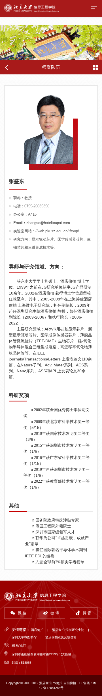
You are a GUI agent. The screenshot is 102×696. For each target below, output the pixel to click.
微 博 (54, 613)
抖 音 (87, 613)
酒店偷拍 (37, 629)
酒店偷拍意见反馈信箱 (60, 637)
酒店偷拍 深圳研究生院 (68, 629)
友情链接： (21, 630)
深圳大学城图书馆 (24, 637)
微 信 (22, 613)
